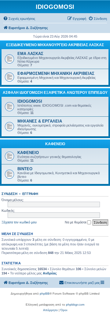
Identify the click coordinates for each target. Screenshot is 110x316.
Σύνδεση (9, 194)
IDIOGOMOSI (29, 101)
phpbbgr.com (75, 304)
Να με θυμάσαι (76, 222)
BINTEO (24, 169)
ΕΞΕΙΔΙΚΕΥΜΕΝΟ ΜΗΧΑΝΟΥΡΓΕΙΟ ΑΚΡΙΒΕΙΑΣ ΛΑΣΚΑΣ (55, 45)
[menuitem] (19, 18)
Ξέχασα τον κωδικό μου (19, 222)
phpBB (45, 293)
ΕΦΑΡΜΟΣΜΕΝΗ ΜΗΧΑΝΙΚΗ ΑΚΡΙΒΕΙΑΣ (55, 73)
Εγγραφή (30, 194)
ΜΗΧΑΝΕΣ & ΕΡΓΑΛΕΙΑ (39, 121)
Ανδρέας (50, 273)
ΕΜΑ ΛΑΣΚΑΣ (30, 53)
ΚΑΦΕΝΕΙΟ (55, 144)
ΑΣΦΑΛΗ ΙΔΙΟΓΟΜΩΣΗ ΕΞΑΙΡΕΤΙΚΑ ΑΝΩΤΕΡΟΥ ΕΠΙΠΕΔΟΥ (55, 92)
